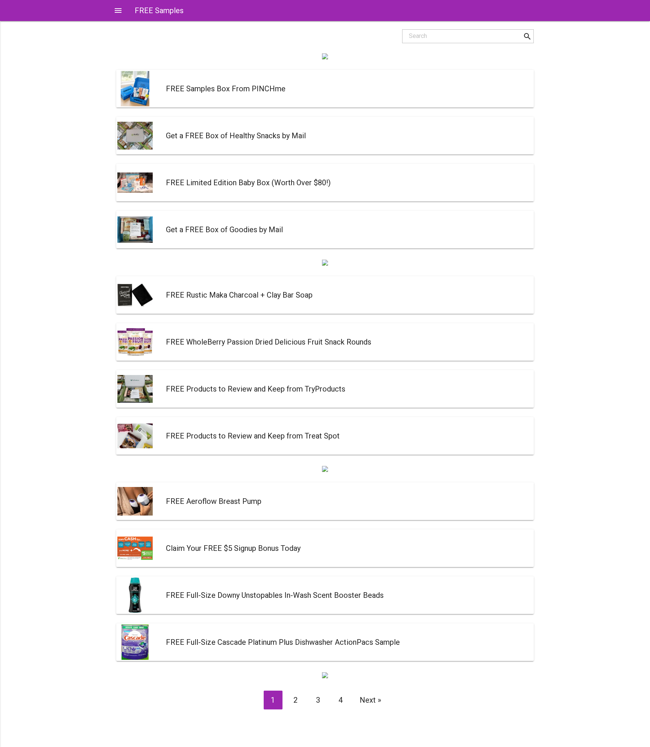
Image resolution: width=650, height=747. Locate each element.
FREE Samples (159, 10)
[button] (527, 36)
